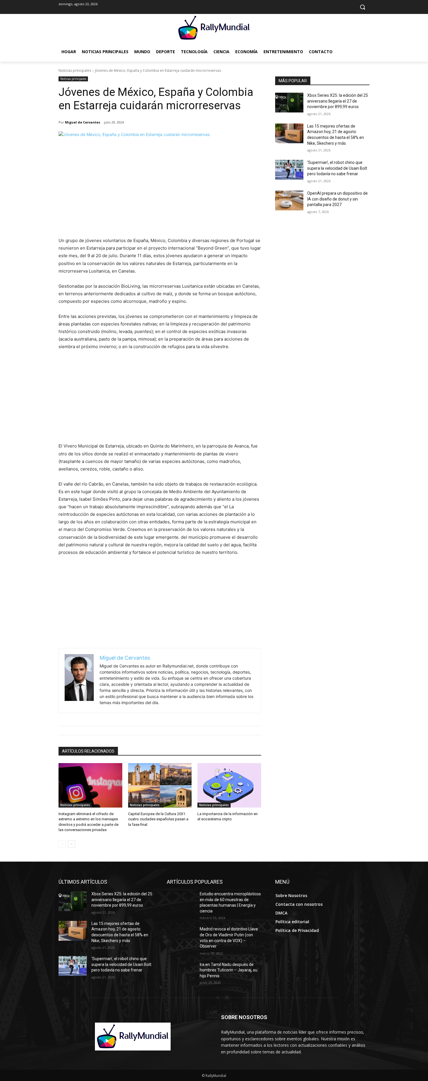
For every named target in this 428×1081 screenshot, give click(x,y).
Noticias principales (75, 70)
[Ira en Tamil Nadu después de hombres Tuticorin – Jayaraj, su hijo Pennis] (181, 972)
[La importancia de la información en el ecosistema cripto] (229, 785)
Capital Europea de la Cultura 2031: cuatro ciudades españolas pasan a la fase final (158, 819)
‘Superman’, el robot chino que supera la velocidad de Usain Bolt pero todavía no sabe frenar (337, 168)
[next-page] (71, 844)
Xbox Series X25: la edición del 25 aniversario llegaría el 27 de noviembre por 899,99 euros (337, 101)
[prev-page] (62, 844)
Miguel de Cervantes (82, 122)
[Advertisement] (160, 188)
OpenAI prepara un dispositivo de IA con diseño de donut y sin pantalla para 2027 (337, 199)
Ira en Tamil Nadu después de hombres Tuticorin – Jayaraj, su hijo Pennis (228, 970)
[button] (362, 7)
